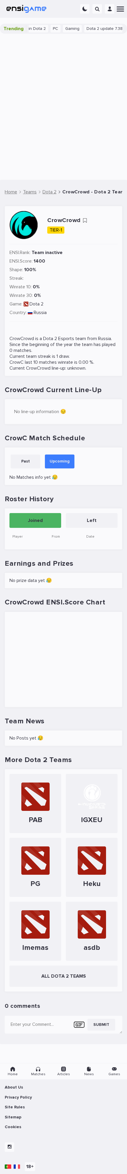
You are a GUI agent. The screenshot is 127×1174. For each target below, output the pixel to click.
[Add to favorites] (84, 220)
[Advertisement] (63, 106)
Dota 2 (36, 304)
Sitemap (13, 1117)
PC (49, 28)
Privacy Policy (18, 1097)
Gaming (66, 28)
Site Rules (15, 1107)
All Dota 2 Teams (63, 976)
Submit (101, 1024)
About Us (14, 1087)
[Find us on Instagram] (9, 1147)
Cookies (13, 1126)
